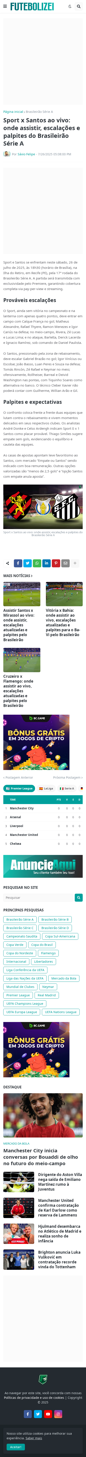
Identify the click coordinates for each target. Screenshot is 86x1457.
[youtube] (48, 1414)
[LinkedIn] (46, 563)
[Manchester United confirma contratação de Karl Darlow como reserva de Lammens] (18, 1208)
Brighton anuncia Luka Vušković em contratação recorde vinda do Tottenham (59, 1259)
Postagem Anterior (19, 777)
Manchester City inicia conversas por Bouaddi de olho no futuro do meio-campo (40, 1156)
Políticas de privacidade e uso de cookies (34, 1397)
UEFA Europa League (21, 1012)
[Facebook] (18, 563)
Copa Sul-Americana (60, 936)
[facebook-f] (28, 1414)
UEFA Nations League (61, 1012)
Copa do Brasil (42, 945)
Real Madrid (47, 995)
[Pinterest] (56, 563)
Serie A (67, 788)
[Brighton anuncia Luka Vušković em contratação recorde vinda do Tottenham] (18, 1259)
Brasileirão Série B (55, 919)
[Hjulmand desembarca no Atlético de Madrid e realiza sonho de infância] (18, 1234)
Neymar (48, 987)
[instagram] (58, 1414)
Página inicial (13, 111)
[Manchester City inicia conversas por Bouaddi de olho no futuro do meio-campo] (43, 1115)
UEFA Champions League (24, 1003)
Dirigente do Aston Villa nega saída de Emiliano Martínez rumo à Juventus (60, 1182)
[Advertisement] (43, 61)
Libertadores (43, 961)
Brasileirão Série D (55, 928)
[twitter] (38, 1414)
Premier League (19, 788)
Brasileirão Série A (39, 111)
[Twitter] (27, 563)
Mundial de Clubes (20, 987)
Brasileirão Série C (20, 928)
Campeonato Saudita (21, 936)
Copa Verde (14, 945)
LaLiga (46, 788)
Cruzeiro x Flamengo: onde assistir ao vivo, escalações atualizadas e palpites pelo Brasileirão (18, 691)
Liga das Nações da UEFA (24, 978)
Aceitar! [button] (15, 1447)
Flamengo (48, 953)
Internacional (16, 961)
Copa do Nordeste (19, 953)
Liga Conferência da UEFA (25, 970)
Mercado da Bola (63, 978)
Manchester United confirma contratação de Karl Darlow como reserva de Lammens (58, 1208)
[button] (5, 6)
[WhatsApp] (37, 563)
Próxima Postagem (66, 777)
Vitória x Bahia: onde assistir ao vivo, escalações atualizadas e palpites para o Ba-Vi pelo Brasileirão (63, 622)
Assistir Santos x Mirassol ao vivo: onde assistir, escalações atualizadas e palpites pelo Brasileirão (18, 625)
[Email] (65, 563)
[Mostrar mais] (75, 563)
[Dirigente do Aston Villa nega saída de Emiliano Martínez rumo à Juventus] (18, 1182)
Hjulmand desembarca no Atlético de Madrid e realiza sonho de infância (59, 1233)
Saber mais (34, 1438)
